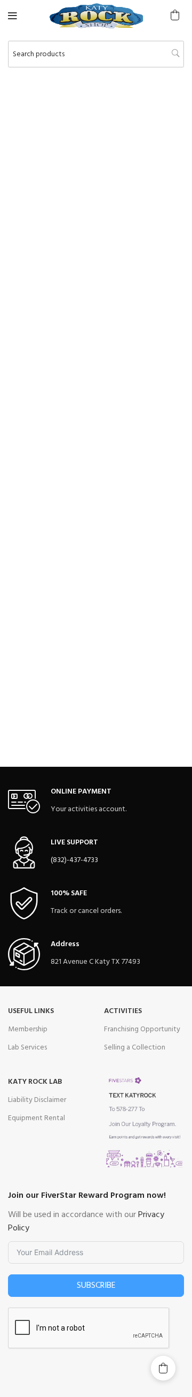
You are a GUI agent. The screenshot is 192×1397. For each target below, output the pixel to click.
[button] (175, 15)
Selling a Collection (134, 1047)
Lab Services (27, 1047)
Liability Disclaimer (37, 1100)
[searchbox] (96, 54)
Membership (27, 1029)
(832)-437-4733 (74, 860)
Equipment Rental (36, 1118)
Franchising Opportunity (142, 1029)
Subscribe (96, 1286)
